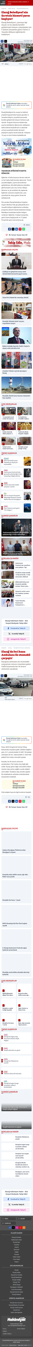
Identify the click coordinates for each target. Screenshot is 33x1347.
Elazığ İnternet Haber (16, 1292)
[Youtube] (20, 1227)
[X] (13, 1227)
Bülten (7, 64)
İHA (10, 698)
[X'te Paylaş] (5, 41)
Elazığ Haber (16, 1272)
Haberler (3, 8)
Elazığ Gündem (16, 1237)
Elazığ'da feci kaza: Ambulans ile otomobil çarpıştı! (22, 648)
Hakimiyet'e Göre (16, 1240)
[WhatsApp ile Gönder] (23, 229)
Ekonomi (16, 1249)
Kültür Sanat (11, 8)
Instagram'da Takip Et (18, 639)
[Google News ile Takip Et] (28, 64)
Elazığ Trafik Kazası (16, 1307)
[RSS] (24, 1227)
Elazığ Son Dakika (16, 1275)
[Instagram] (16, 1227)
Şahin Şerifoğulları (16, 1312)
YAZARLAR (8, 1223)
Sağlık (16, 1252)
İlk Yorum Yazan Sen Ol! (18, 235)
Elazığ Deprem (16, 1294)
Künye (4, 1328)
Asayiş (10, 648)
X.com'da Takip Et (18, 634)
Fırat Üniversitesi (16, 1289)
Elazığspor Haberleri (16, 1287)
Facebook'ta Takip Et (18, 628)
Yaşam (16, 1262)
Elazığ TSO (16, 1282)
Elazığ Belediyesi (16, 1277)
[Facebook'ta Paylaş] (2, 41)
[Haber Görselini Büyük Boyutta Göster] (16, 52)
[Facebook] (9, 1227)
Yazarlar (16, 1245)
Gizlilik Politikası (7, 1333)
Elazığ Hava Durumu (16, 1303)
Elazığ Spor (16, 1242)
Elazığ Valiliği (16, 1280)
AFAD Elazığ (16, 1284)
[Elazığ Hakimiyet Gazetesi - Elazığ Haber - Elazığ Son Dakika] (16, 1319)
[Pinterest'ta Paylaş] (20, 229)
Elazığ (16, 1270)
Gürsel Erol (16, 1310)
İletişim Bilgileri (21, 1328)
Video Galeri (16, 1257)
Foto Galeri (16, 1259)
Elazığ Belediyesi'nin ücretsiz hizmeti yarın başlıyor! (23, 8)
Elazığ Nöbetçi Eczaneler (16, 1305)
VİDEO (6, 1218)
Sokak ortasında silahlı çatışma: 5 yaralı (17, 3)
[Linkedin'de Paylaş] (16, 229)
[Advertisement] (16, 612)
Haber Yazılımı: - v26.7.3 (16, 1345)
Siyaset (16, 1254)
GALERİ (22, 1218)
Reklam (5, 1331)
